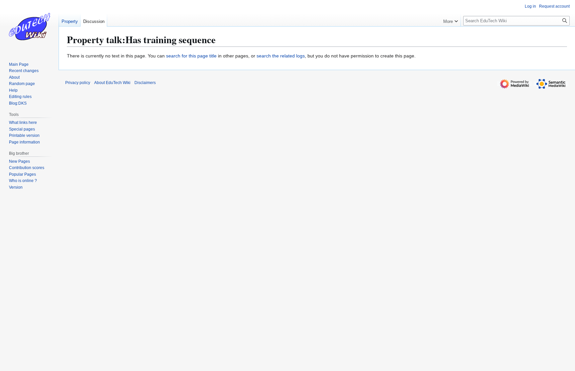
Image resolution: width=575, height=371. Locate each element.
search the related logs (281, 55)
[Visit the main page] (29, 26)
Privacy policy (77, 82)
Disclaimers (145, 82)
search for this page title (191, 55)
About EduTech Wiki (112, 82)
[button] (451, 20)
